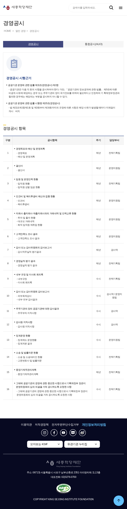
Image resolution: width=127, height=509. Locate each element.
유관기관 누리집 (77, 444)
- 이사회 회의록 (24, 282)
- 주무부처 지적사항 (27, 313)
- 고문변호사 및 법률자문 (29, 360)
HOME (8, 31)
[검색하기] (111, 8)
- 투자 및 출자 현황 (26, 217)
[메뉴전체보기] (120, 8)
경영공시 (34, 31)
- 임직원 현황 (23, 183)
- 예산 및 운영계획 (26, 156)
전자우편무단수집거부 (65, 424)
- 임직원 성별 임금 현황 (28, 187)
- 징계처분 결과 (24, 343)
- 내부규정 (22, 279)
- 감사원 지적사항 (25, 326)
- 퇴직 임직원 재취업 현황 (29, 225)
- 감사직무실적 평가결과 (29, 252)
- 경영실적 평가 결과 (27, 265)
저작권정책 (41, 424)
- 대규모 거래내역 (25, 221)
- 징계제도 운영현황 (27, 340)
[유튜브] (63, 432)
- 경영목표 (22, 153)
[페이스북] (54, 432)
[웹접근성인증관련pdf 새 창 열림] (63, 489)
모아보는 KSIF (39, 444)
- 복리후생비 (23, 204)
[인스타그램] (44, 432)
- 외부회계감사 (24, 296)
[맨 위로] (119, 501)
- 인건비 (21, 200)
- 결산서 (21, 170)
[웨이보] (82, 432)
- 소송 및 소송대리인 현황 (29, 357)
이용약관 (26, 424)
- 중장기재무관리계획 (27, 374)
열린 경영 (20, 31)
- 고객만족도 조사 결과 (28, 238)
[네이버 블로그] (73, 432)
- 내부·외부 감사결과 (27, 299)
